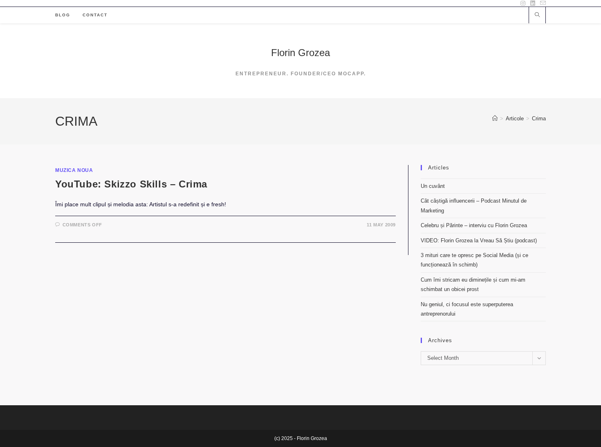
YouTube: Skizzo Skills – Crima (131, 184)
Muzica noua (74, 170)
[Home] (495, 118)
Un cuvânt (433, 186)
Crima (539, 118)
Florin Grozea (300, 52)
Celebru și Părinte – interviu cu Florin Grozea (474, 225)
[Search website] (537, 15)
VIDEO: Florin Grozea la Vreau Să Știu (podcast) (479, 240)
